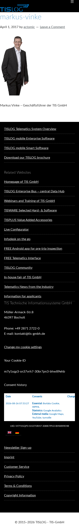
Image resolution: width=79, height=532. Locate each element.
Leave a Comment (52, 27)
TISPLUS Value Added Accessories (28, 220)
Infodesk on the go (17, 239)
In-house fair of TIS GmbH (22, 277)
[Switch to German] (17, 432)
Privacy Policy (14, 476)
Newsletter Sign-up (17, 447)
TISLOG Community (18, 267)
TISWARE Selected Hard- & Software (30, 210)
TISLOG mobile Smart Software (26, 148)
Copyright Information (20, 495)
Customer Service (16, 466)
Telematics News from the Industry (28, 286)
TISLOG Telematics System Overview (30, 129)
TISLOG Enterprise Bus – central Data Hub (34, 191)
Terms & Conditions (18, 486)
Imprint (9, 457)
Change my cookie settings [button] (23, 347)
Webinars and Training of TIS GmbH (29, 201)
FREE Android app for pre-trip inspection (33, 248)
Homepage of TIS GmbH (21, 181)
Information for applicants (22, 296)
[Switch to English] (9, 432)
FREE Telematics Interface (22, 258)
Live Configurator (16, 229)
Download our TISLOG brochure (27, 157)
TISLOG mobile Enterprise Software (29, 138)
